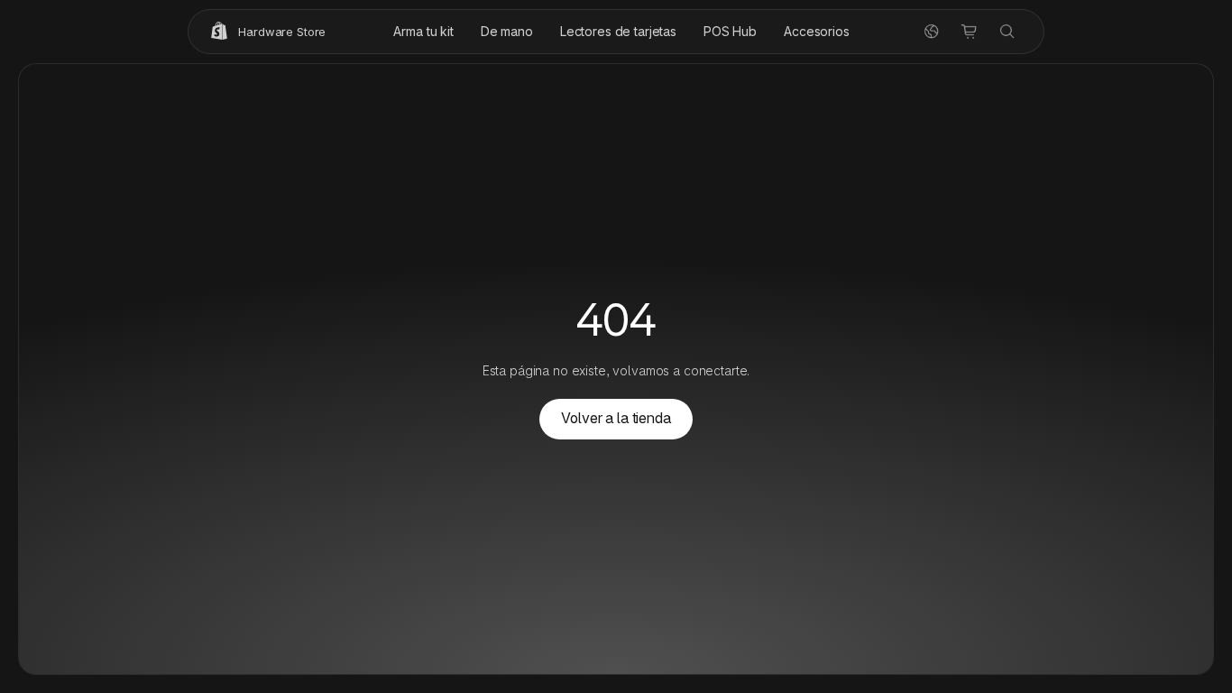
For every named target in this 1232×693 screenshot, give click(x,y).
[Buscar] (1007, 31)
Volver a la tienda (615, 418)
